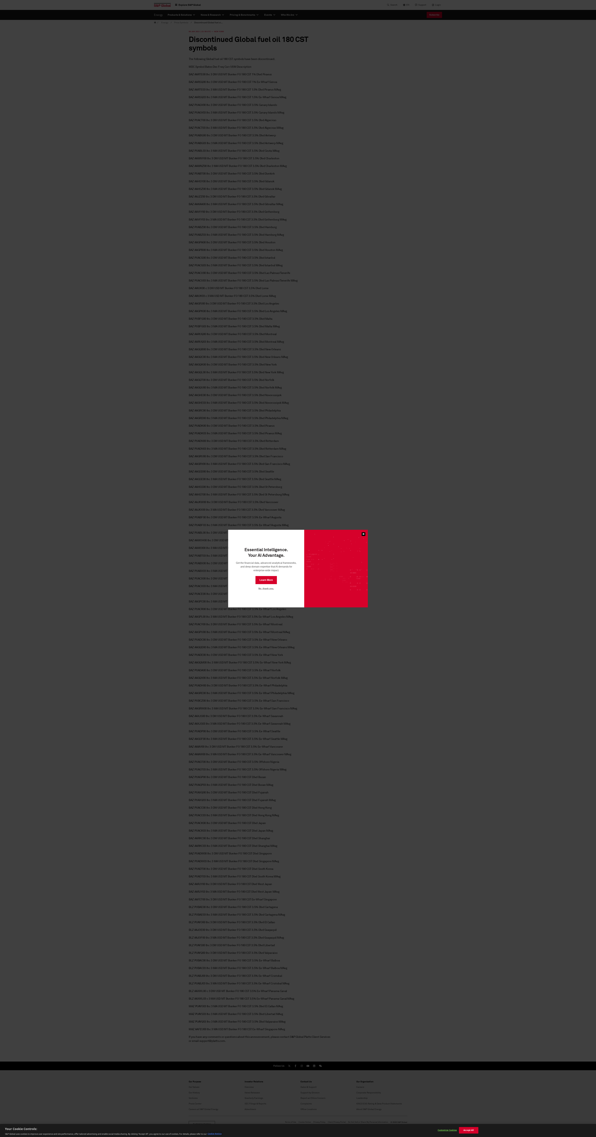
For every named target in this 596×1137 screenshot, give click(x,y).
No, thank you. (266, 588)
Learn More (266, 580)
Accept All (468, 1130)
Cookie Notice (215, 1133)
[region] (298, 1130)
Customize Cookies (447, 1130)
